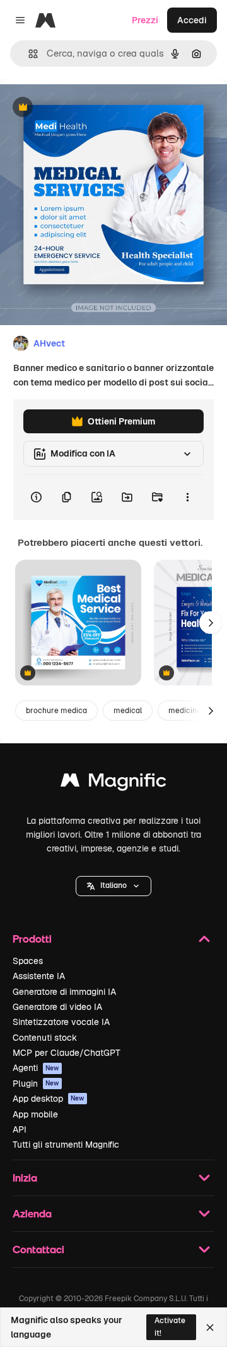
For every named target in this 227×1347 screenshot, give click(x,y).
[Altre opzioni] (187, 497)
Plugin (36, 1083)
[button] (113, 886)
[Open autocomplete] (28, 53)
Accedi (192, 20)
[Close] (210, 1327)
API (19, 1129)
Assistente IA (39, 976)
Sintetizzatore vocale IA (61, 1022)
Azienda (32, 1213)
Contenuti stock (45, 1037)
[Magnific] (113, 783)
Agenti (36, 1067)
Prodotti (32, 938)
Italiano (113, 885)
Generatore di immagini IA (64, 991)
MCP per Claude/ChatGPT (66, 1052)
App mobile (35, 1114)
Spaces (28, 961)
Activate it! (169, 1327)
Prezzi (145, 20)
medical (128, 711)
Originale (83, 108)
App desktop (48, 1098)
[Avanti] (210, 622)
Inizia (25, 1177)
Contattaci (38, 1249)
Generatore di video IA (57, 1006)
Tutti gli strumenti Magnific (66, 1144)
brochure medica (56, 711)
